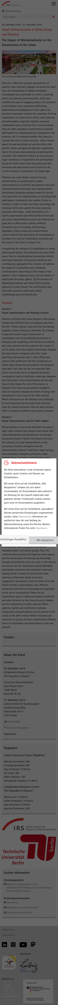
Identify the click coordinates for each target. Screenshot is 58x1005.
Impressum (41, 528)
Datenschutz (25, 516)
